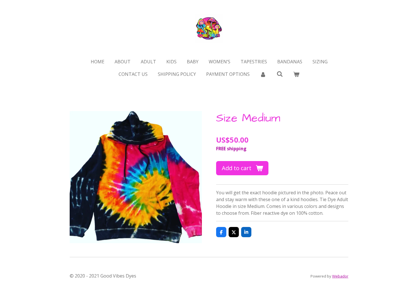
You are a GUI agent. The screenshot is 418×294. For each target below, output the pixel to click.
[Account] (263, 74)
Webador (340, 276)
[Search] (279, 73)
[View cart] (296, 74)
